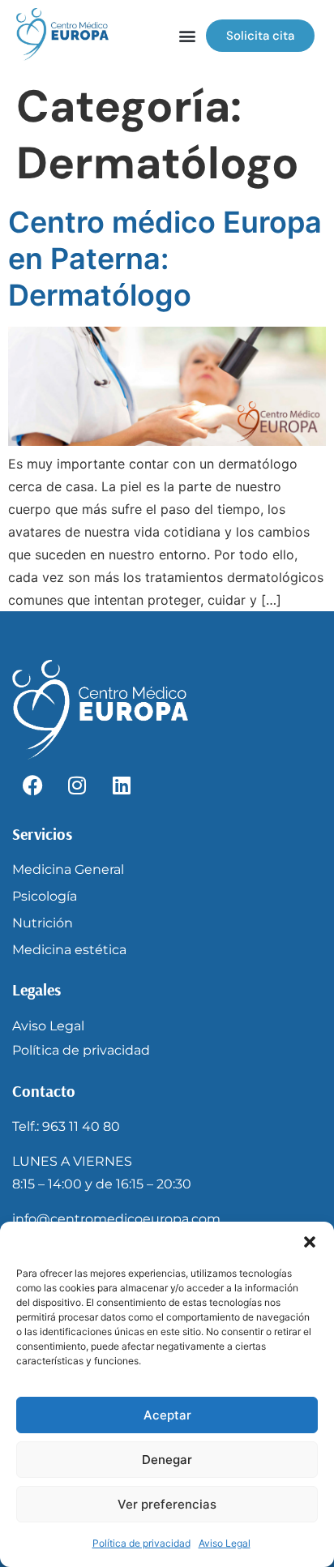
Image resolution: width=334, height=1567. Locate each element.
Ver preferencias (167, 1504)
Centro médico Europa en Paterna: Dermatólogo (165, 258)
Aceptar (167, 1415)
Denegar (167, 1459)
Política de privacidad (141, 1543)
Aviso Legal (224, 1543)
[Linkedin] (121, 785)
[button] (310, 1242)
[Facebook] (32, 785)
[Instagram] (77, 785)
